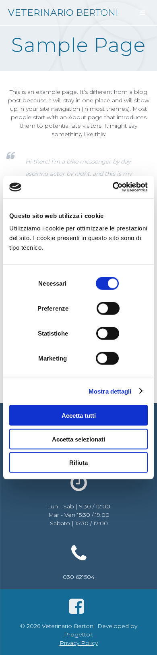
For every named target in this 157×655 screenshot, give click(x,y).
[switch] (108, 307)
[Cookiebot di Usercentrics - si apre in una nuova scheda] (113, 187)
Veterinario (63, 12)
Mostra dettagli (110, 391)
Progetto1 (78, 634)
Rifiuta (78, 462)
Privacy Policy (79, 643)
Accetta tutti (79, 415)
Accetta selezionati (78, 438)
